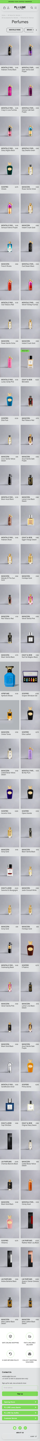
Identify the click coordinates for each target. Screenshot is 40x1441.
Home (3, 15)
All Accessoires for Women (10, 18)
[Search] (32, 7)
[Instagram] (14, 1428)
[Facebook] (20, 1428)
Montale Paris (15, 30)
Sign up (20, 1394)
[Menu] (35, 8)
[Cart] (4, 7)
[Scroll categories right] (36, 30)
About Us (20, 1433)
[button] (33, 1436)
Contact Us (6, 1372)
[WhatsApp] (25, 1428)
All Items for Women (14, 15)
